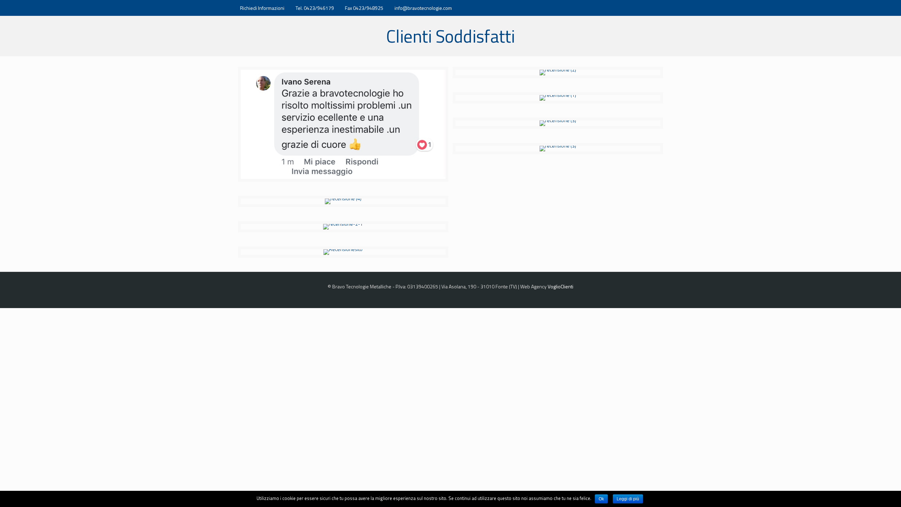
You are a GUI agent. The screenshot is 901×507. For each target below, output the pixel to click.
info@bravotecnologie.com (423, 8)
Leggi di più (628, 498)
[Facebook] (638, 8)
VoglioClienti (560, 286)
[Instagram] (647, 8)
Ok (601, 498)
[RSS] (657, 8)
